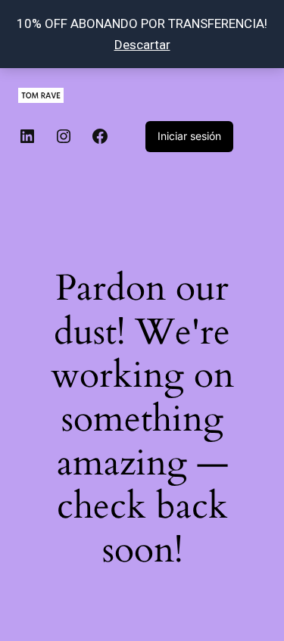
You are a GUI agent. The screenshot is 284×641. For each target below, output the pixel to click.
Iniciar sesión (189, 135)
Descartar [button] (142, 44)
